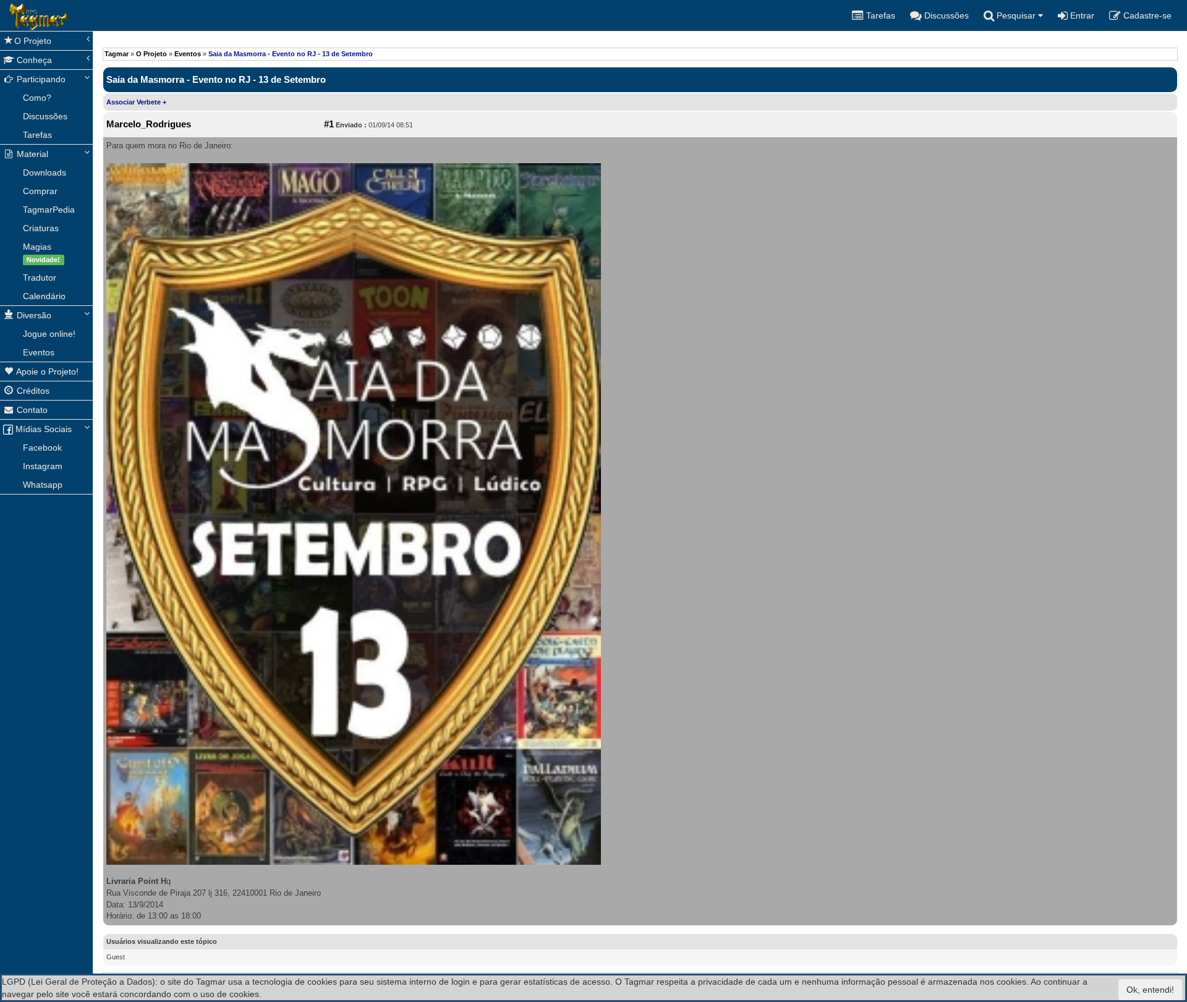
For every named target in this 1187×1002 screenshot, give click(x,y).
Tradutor (39, 277)
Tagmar (116, 53)
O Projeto (32, 41)
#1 (329, 124)
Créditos (31, 391)
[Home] (9, 15)
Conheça (33, 60)
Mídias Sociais (42, 429)
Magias (41, 252)
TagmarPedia (49, 209)
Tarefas (37, 135)
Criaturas (41, 228)
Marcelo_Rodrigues (148, 124)
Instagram (42, 466)
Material (31, 154)
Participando (40, 79)
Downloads (44, 172)
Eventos (38, 352)
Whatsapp (42, 485)
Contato (31, 410)
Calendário (44, 296)
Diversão (32, 315)
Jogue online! (49, 334)
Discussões (45, 116)
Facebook (42, 447)
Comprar (40, 191)
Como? (37, 98)
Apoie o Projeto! (46, 371)
